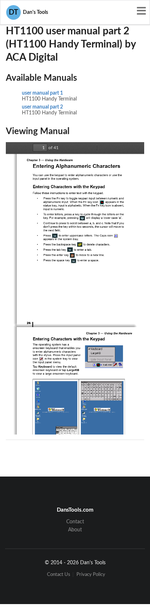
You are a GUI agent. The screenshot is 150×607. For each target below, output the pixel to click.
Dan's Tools (28, 12)
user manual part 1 (42, 93)
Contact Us (58, 574)
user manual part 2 (42, 107)
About (75, 529)
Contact (75, 521)
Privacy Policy (90, 574)
